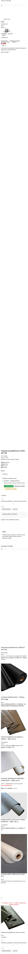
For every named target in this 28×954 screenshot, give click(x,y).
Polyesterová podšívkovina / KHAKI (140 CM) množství (13, 501)
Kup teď (15, 509)
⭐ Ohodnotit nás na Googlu (10, 488)
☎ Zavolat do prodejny (20, 486)
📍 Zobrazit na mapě (9, 486)
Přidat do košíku (6, 509)
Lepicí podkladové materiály (12, 519)
